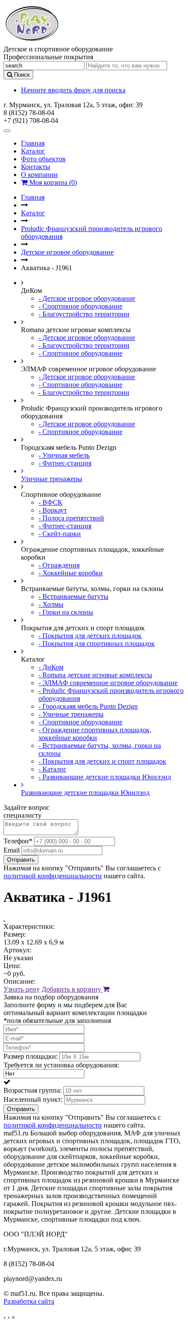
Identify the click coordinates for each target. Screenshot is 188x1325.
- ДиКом (50, 667)
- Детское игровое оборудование (86, 298)
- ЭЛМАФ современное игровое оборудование (108, 682)
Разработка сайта (28, 1301)
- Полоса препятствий (71, 518)
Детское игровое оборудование (67, 252)
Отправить (21, 859)
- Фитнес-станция (64, 463)
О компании (39, 174)
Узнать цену (21, 989)
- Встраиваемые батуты (73, 596)
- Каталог (52, 769)
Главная (33, 143)
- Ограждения (59, 565)
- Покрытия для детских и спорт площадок (102, 761)
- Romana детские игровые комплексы (95, 675)
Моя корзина (52, 182)
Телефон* (17, 841)
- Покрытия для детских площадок (90, 635)
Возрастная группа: (32, 1090)
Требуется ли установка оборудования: (61, 1065)
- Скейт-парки (59, 533)
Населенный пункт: (33, 1099)
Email (11, 850)
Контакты (35, 166)
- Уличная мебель (64, 455)
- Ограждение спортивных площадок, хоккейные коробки (94, 733)
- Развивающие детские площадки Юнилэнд (104, 777)
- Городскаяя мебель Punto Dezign (88, 706)
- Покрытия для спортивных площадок (96, 643)
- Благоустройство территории (83, 314)
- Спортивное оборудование (80, 306)
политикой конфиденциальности (52, 876)
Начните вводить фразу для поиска (73, 90)
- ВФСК (50, 502)
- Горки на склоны (65, 612)
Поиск (21, 74)
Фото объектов (43, 159)
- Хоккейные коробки (70, 573)
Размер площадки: (30, 1056)
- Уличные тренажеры (71, 714)
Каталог (33, 151)
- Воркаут (52, 510)
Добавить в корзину (72, 989)
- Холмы (50, 604)
